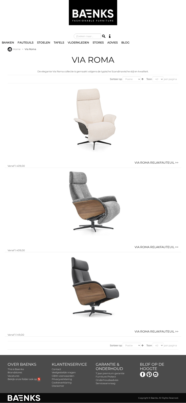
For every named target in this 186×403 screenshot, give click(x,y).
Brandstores (15, 372)
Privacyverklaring (62, 379)
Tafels (59, 42)
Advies (112, 42)
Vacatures (13, 375)
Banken (8, 42)
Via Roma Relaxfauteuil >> (156, 162)
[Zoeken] (103, 36)
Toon (149, 79)
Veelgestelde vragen (64, 372)
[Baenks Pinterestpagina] (149, 374)
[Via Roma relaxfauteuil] (93, 207)
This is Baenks (16, 369)
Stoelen (43, 42)
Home (17, 49)
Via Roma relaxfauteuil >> (156, 247)
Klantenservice (69, 364)
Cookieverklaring (62, 382)
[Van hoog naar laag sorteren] (142, 79)
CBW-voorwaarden (63, 375)
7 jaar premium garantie (110, 373)
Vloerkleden (78, 42)
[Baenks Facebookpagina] (142, 374)
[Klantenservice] (110, 36)
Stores (98, 42)
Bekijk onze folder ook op (23, 379)
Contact (56, 369)
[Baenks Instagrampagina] (155, 374)
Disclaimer (58, 385)
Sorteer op (116, 79)
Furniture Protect (106, 376)
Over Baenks (22, 364)
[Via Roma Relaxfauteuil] (93, 122)
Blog (125, 42)
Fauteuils (25, 42)
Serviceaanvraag (105, 383)
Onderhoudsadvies (107, 380)
